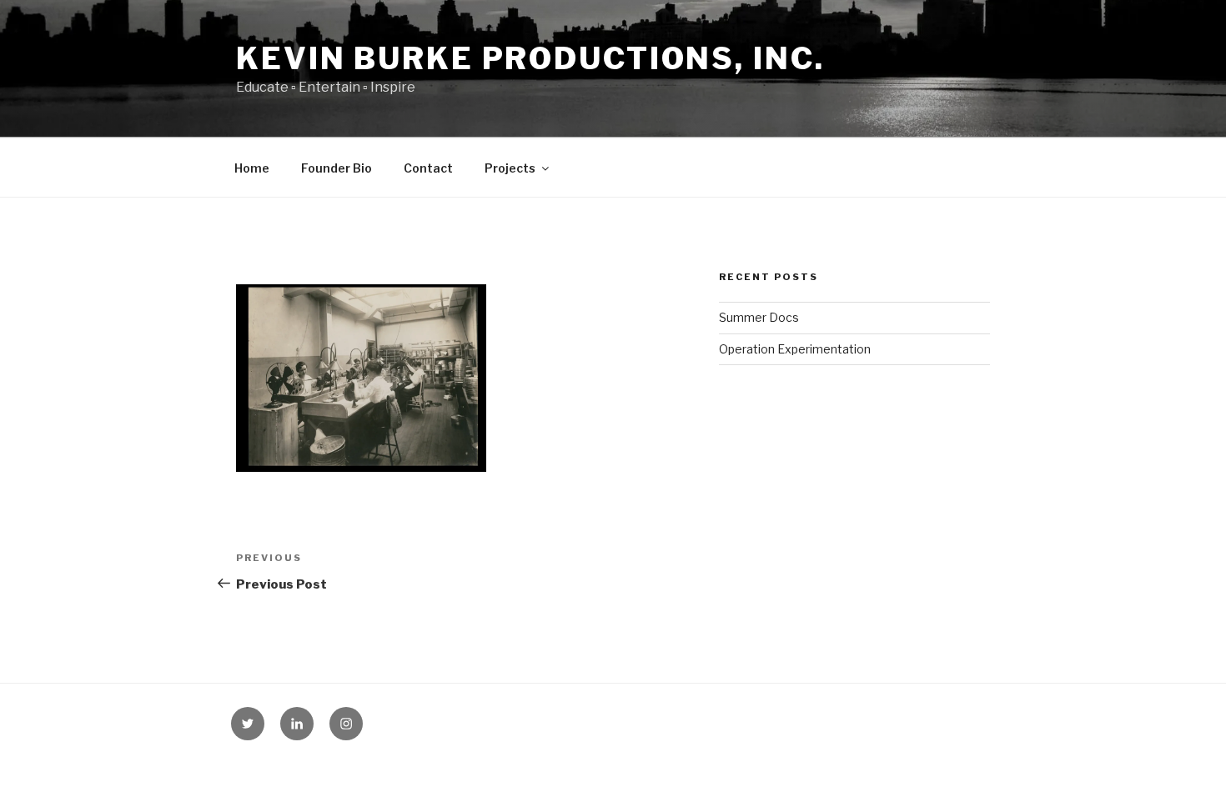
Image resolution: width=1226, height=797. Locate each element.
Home (251, 168)
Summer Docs (759, 317)
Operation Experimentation (795, 349)
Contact (428, 168)
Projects (510, 168)
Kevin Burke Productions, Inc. (530, 58)
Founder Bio (336, 168)
